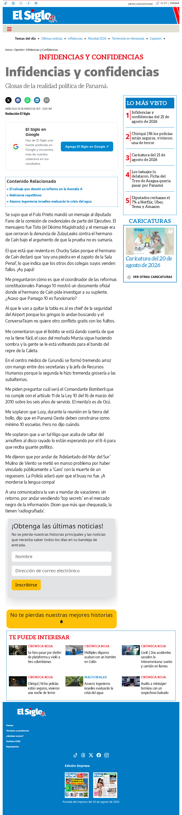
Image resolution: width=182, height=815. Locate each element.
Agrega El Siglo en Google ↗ (87, 146)
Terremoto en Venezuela (128, 38)
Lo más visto (147, 103)
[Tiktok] (75, 755)
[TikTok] (7, 3)
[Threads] (15, 3)
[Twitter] (8, 100)
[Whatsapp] (27, 100)
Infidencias (75, 38)
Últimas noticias (51, 38)
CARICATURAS (150, 220)
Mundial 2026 (97, 38)
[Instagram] (37, 3)
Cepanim (156, 38)
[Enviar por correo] (47, 100)
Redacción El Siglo (17, 113)
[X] (22, 3)
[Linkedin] (37, 100)
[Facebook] (30, 3)
